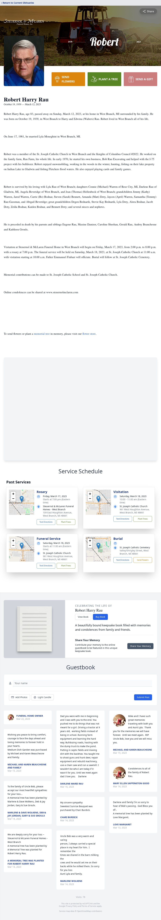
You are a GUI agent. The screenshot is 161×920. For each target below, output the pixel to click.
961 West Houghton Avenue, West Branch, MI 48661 (135, 511)
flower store (89, 333)
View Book (83, 616)
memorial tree (42, 333)
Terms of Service (89, 906)
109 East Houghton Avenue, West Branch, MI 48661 (57, 514)
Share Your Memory (140, 646)
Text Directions (46, 522)
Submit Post (143, 697)
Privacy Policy (72, 906)
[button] (22, 499)
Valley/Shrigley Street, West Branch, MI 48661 (134, 552)
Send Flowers (143, 560)
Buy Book (100, 616)
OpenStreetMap (84, 911)
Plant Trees (66, 522)
